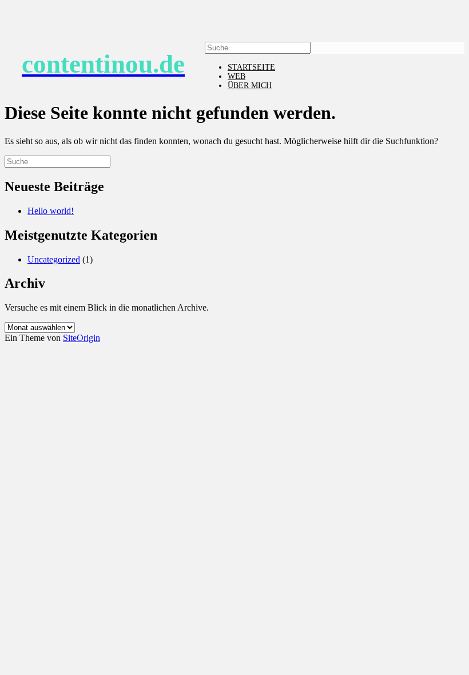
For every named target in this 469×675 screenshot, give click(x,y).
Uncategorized (53, 259)
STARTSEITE (251, 67)
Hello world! (50, 211)
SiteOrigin (81, 338)
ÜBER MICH (250, 85)
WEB (236, 76)
